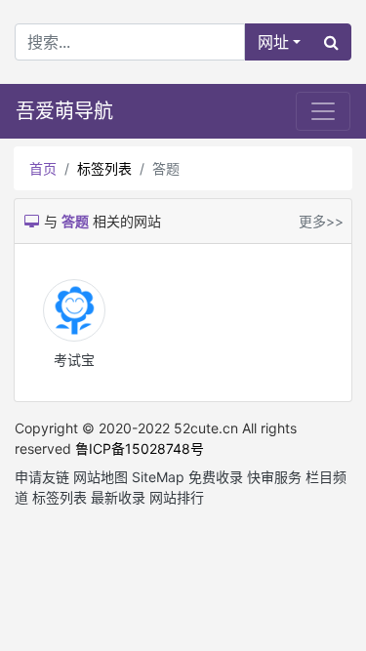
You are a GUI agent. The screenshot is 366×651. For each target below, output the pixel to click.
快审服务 (274, 476)
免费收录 (215, 476)
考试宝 (74, 359)
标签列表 (104, 168)
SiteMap (158, 476)
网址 (273, 42)
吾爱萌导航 (64, 111)
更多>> (321, 221)
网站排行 (176, 497)
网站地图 (100, 476)
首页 (43, 168)
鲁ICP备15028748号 (139, 448)
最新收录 (118, 497)
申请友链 (42, 476)
